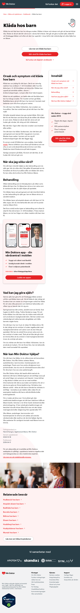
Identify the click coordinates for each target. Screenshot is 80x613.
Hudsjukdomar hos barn (13, 528)
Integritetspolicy (54, 577)
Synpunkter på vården (71, 580)
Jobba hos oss (35, 580)
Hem (5, 14)
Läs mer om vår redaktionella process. (17, 457)
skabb (5, 144)
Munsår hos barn (10, 532)
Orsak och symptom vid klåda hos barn (60, 82)
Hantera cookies (54, 575)
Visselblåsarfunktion (37, 589)
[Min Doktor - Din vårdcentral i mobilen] (8, 577)
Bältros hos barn (10, 516)
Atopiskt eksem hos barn (13, 504)
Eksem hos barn (9, 520)
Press (33, 584)
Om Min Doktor (36, 575)
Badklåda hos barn (10, 508)
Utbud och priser (54, 584)
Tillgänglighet (53, 587)
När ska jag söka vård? (59, 88)
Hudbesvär (27, 14)
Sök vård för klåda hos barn (40, 54)
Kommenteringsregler (38, 591)
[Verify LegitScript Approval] (9, 600)
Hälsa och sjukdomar (15, 14)
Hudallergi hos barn (11, 524)
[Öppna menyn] (77, 4)
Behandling (55, 92)
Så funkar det (51, 4)
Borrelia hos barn (10, 512)
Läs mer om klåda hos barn (40, 49)
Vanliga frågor (68, 575)
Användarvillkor (54, 580)
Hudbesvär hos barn (11, 500)
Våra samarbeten (36, 594)
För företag (34, 587)
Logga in (67, 4)
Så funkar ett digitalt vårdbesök (39, 60)
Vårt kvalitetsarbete (37, 582)
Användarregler (54, 582)
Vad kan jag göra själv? (59, 96)
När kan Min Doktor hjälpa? (61, 101)
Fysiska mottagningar (38, 577)
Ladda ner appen (24, 277)
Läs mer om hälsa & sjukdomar (18, 539)
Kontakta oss (68, 577)
